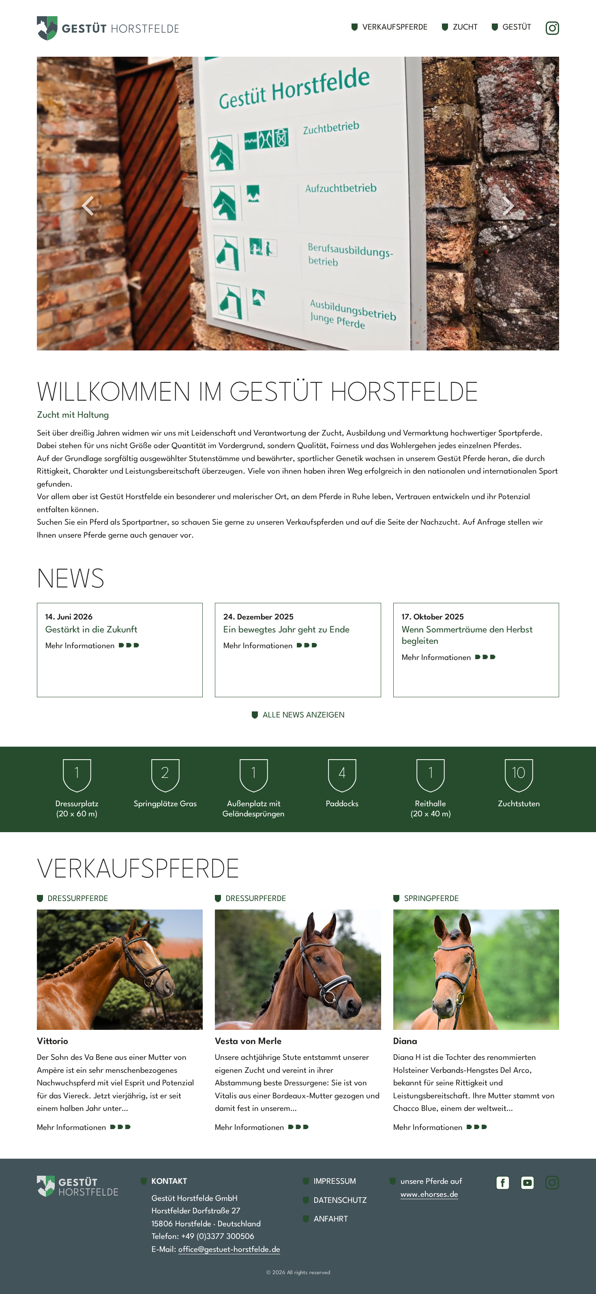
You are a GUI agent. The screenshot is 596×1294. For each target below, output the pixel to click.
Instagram (552, 28)
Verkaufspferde (395, 27)
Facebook (503, 1182)
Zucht (465, 27)
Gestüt (517, 27)
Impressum (335, 1182)
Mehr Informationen (80, 646)
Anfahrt (331, 1219)
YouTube (527, 1182)
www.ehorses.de (429, 1195)
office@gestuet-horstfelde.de (229, 1250)
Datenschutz (340, 1201)
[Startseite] (112, 28)
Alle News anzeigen (304, 715)
